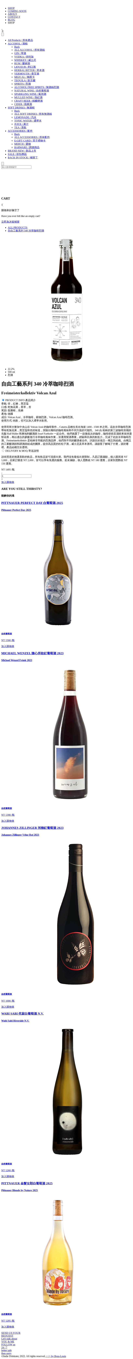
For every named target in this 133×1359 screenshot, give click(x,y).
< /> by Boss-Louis (56, 1356)
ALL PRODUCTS (17, 227)
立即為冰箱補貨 (10, 221)
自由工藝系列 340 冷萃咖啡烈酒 (26, 230)
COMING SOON (17, 11)
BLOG (11, 19)
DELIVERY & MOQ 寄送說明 (22, 450)
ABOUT (12, 14)
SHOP (11, 8)
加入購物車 (7, 482)
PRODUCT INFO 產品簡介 (20, 400)
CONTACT (14, 17)
